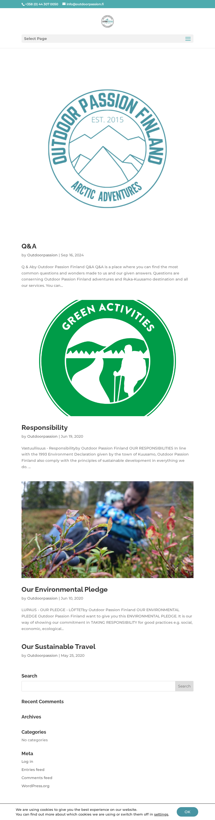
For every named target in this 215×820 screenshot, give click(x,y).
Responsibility (45, 427)
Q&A (29, 246)
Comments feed (37, 777)
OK (187, 812)
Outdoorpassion (42, 255)
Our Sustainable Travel (58, 646)
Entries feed (33, 769)
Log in (27, 761)
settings (161, 814)
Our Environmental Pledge (65, 589)
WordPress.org (36, 786)
